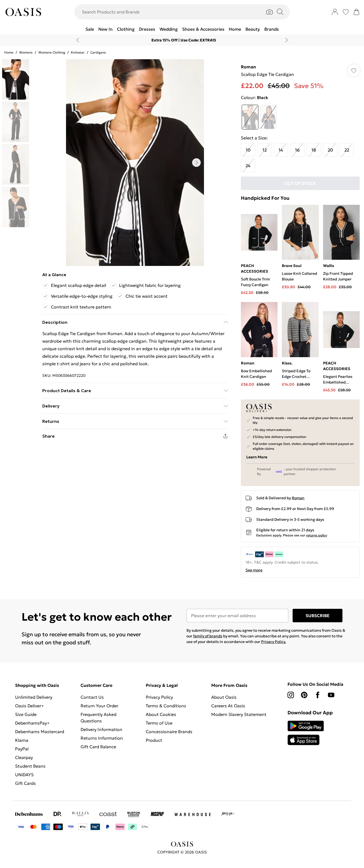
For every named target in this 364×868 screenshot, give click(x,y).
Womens (26, 52)
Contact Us (92, 697)
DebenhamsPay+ (32, 723)
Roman (248, 66)
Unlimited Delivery (33, 697)
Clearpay (24, 757)
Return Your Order (99, 705)
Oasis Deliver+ (29, 705)
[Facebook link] (317, 695)
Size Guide (26, 714)
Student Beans (30, 766)
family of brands (207, 636)
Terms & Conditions (166, 705)
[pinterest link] (304, 695)
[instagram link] (290, 695)
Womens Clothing (51, 52)
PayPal (22, 748)
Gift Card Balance (98, 746)
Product (154, 740)
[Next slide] (286, 40)
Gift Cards (25, 783)
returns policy (316, 535)
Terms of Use (159, 723)
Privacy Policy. (273, 641)
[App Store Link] (305, 733)
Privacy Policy (159, 697)
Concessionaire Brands (169, 731)
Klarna (21, 740)
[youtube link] (331, 695)
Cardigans (98, 52)
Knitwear (78, 52)
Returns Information (102, 738)
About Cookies (161, 714)
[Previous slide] (77, 40)
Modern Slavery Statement (238, 714)
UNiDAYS (24, 774)
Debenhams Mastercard (39, 731)
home (8, 52)
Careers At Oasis (228, 705)
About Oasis (224, 697)
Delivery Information (101, 729)
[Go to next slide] (196, 162)
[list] (135, 162)
